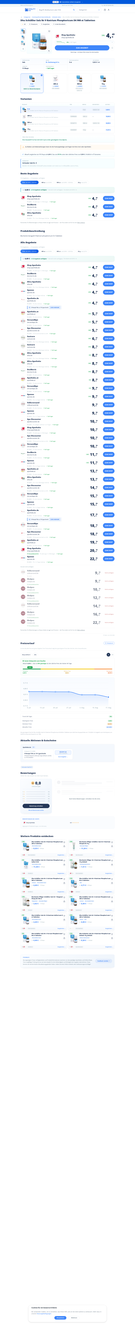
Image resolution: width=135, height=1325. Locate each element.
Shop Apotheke (68, 35)
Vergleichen (46, 24)
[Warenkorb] (105, 9)
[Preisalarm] (112, 47)
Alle (35, 655)
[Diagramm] (108, 655)
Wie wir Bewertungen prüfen (36, 810)
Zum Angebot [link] (63, 757)
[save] (49, 31)
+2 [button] (23, 49)
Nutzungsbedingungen (44, 1314)
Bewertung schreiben (36, 806)
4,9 (24, 24)
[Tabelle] (113, 655)
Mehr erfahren (81, 222)
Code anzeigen (55, 307)
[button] (23, 31)
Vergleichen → (61, 855)
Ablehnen (74, 1317)
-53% (103, 35)
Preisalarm (34, 24)
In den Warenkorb (60, 24)
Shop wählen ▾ (26, 655)
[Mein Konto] (108, 9)
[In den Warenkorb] (64, 846)
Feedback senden (102, 961)
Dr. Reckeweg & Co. (52, 62)
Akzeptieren (60, 1317)
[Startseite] (21, 17)
